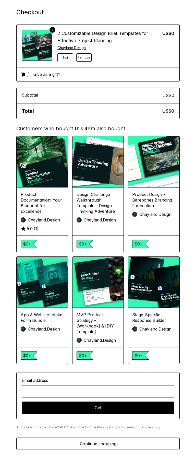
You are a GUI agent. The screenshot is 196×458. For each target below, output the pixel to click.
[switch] (25, 74)
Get (98, 407)
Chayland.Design (71, 47)
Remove (84, 57)
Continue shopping (98, 443)
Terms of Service (138, 427)
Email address (35, 380)
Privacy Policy (107, 427)
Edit (65, 58)
